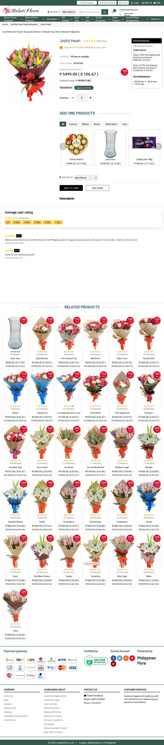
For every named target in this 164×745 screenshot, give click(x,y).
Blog (6, 699)
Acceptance (68, 521)
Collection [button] (155, 19)
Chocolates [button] (52, 19)
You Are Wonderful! (95, 467)
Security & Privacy (53, 716)
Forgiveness (122, 521)
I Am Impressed (122, 412)
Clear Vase (15, 358)
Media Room (10, 708)
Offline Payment (52, 708)
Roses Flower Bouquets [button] (10, 19)
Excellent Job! (15, 467)
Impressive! (42, 412)
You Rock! (68, 467)
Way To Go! (122, 358)
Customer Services (135, 689)
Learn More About (54, 689)
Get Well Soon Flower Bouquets (24, 24)
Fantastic (149, 412)
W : (150, 81)
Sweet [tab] (97, 124)
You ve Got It (42, 467)
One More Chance (42, 576)
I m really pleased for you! (68, 412)
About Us (8, 695)
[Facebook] (113, 658)
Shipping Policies (52, 712)
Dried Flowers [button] (115, 19)
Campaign (49, 724)
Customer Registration (55, 695)
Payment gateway (15, 651)
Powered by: (145, 651)
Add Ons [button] (87, 19)
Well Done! (95, 358)
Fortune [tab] (73, 124)
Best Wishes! (42, 358)
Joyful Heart (45, 24)
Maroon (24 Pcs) (84, 88)
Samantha (95, 576)
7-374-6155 (95, 702)
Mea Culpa (122, 576)
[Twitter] (120, 658)
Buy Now (97, 188)
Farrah (42, 521)
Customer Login (52, 699)
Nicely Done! (149, 358)
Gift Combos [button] (65, 19)
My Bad (148, 467)
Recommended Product (55, 728)
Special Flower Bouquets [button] (31, 19)
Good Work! (95, 412)
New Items (123, 2)
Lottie (15, 630)
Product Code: (71, 63)
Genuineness (95, 521)
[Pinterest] (132, 658)
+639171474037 (97, 699)
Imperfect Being (15, 521)
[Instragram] (126, 658)
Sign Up (148, 2)
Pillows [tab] (85, 124)
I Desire (148, 521)
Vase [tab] (124, 124)
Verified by (91, 651)
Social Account (120, 651)
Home (5, 24)
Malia (148, 576)
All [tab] (63, 124)
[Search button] (104, 12)
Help (158, 2)
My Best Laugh (122, 467)
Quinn (15, 576)
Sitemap (8, 712)
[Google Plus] (113, 664)
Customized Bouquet (128, 9)
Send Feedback (95, 695)
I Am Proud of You (69, 358)
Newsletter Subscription (16, 716)
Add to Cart (71, 188)
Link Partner (10, 720)
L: (138, 81)
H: (138, 84)
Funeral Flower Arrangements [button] (132, 19)
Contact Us (90, 689)
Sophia (69, 576)
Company (9, 689)
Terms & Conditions (53, 720)
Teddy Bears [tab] (111, 124)
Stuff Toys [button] (76, 19)
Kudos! (15, 412)
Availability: (74, 56)
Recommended (87, 2)
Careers (8, 703)
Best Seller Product (107, 2)
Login (136, 2)
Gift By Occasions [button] (100, 19)
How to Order (50, 703)
